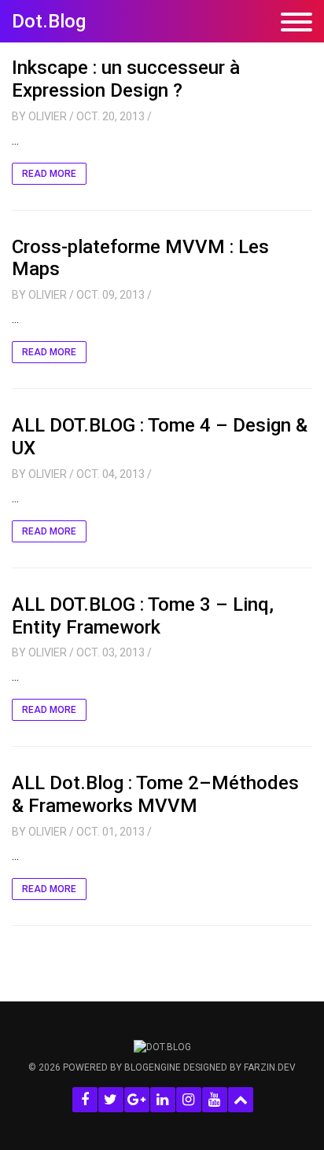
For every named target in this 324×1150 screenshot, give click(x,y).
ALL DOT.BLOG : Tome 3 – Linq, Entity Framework (143, 615)
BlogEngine (152, 1067)
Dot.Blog (49, 21)
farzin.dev (270, 1067)
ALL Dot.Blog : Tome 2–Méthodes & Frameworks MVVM (155, 794)
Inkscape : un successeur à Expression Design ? (126, 79)
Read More (49, 173)
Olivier (47, 116)
